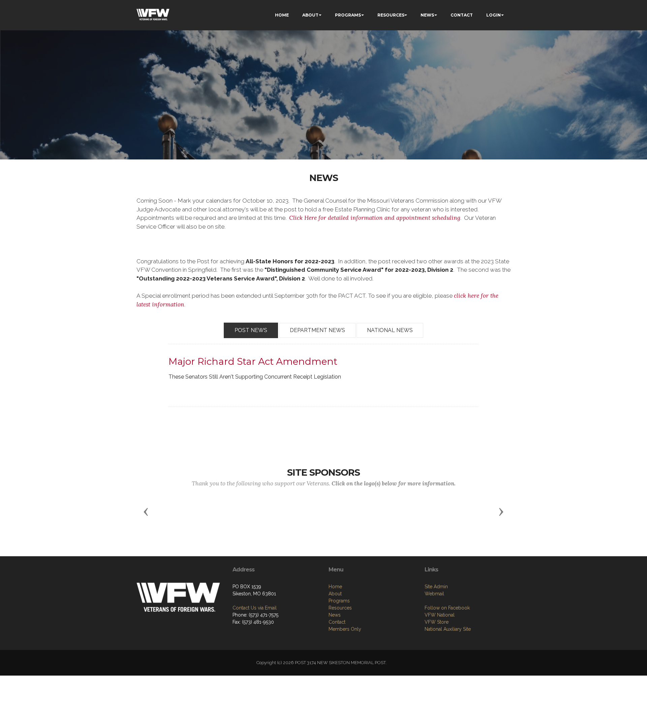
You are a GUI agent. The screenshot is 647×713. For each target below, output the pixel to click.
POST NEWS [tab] (251, 330)
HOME (282, 15)
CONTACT (462, 15)
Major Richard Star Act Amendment (252, 361)
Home (335, 586)
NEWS (427, 15)
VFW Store (437, 622)
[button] (146, 511)
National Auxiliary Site (448, 629)
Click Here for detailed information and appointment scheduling (374, 217)
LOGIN (493, 15)
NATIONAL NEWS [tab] (390, 330)
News (335, 615)
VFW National (440, 615)
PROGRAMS (348, 15)
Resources (340, 608)
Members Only (345, 629)
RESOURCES (390, 15)
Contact (337, 622)
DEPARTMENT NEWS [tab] (317, 330)
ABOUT (310, 15)
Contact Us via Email (255, 608)
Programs (339, 600)
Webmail (434, 593)
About (335, 593)
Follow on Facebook (447, 608)
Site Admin (436, 586)
